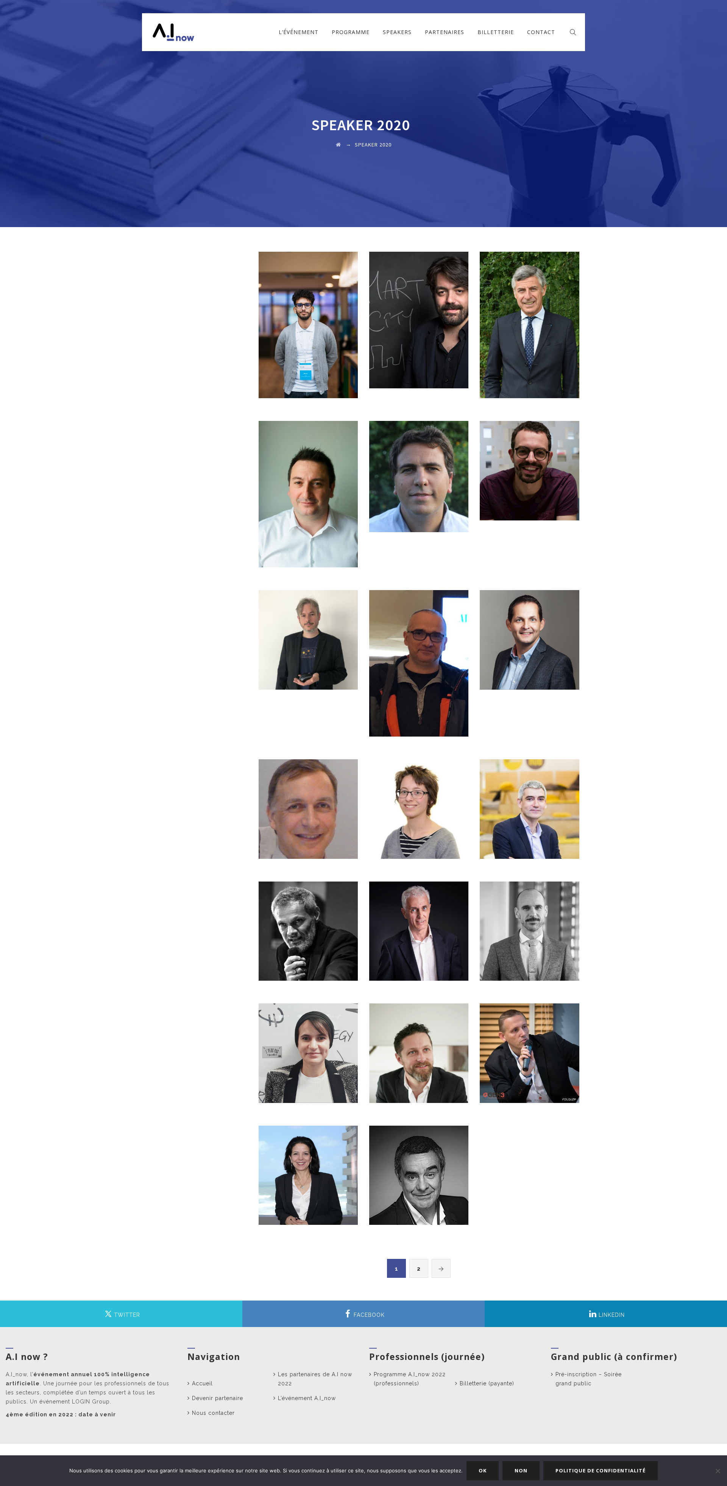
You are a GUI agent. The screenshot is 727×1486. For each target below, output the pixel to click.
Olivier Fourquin (308, 803)
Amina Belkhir (308, 1047)
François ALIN (419, 657)
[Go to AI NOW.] (338, 144)
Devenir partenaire (217, 1398)
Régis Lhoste (419, 1047)
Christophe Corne (530, 803)
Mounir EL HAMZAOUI (308, 319)
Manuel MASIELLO (308, 634)
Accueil (202, 1383)
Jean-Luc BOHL (529, 319)
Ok (483, 1470)
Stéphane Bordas (308, 488)
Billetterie (495, 32)
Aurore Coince (418, 803)
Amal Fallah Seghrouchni (308, 1173)
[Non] (717, 1471)
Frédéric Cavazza (529, 925)
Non (521, 1470)
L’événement (298, 32)
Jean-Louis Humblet (529, 1047)
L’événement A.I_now (307, 1398)
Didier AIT (419, 925)
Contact (541, 32)
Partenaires (444, 32)
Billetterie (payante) (487, 1383)
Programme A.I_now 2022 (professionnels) (410, 1378)
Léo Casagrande (418, 314)
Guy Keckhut (308, 925)
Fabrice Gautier (419, 1169)
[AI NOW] (173, 32)
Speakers (397, 32)
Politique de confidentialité (600, 1470)
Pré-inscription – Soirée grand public (588, 1378)
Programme (351, 32)
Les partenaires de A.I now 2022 (315, 1378)
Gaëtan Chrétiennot (529, 634)
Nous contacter (213, 1413)
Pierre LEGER (529, 464)
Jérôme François (418, 470)
